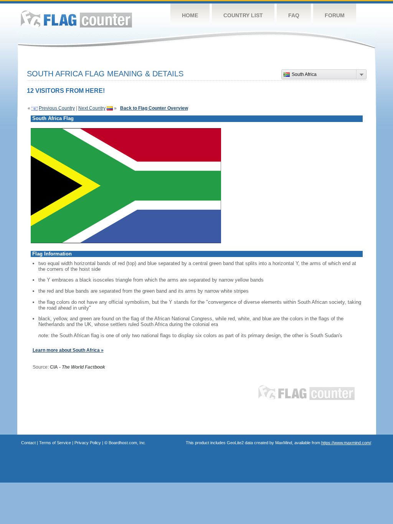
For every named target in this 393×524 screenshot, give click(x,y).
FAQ (293, 15)
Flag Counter (76, 19)
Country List (243, 15)
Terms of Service (55, 442)
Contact (28, 442)
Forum (335, 15)
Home (190, 15)
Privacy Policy (87, 442)
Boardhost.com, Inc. (127, 442)
